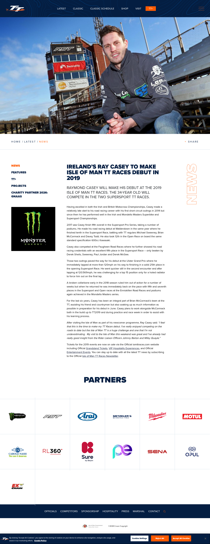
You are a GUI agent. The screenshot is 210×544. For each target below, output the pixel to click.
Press (125, 511)
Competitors (69, 511)
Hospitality (110, 511)
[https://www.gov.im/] (95, 526)
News (43, 141)
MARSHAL (139, 511)
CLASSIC (78, 8)
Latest (61, 8)
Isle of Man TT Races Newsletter (100, 356)
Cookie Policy (40, 540)
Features (18, 172)
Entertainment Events (78, 352)
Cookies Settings (139, 538)
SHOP (124, 8)
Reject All (160, 538)
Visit (138, 8)
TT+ (151, 8)
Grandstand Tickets (96, 348)
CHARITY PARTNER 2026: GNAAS (29, 194)
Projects (18, 186)
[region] (105, 539)
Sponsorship (90, 511)
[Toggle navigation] (201, 8)
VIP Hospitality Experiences (124, 348)
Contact (154, 511)
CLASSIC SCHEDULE (102, 8)
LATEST (30, 141)
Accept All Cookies (181, 538)
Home (16, 141)
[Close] (205, 538)
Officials (50, 511)
